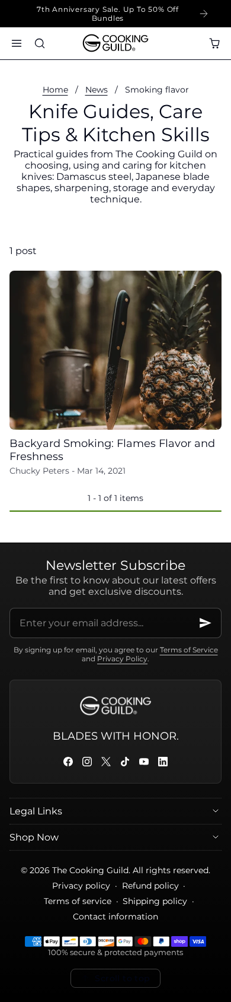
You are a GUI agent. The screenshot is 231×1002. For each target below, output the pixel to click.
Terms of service (77, 901)
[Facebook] (68, 761)
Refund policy (150, 885)
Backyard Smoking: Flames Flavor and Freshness (112, 450)
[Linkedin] (162, 761)
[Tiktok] (125, 761)
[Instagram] (87, 761)
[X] (106, 761)
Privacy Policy (122, 658)
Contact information (115, 916)
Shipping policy (155, 901)
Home (55, 89)
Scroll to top (122, 978)
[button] (16, 43)
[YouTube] (143, 761)
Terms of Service (189, 649)
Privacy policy (81, 885)
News (96, 89)
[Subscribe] (205, 623)
